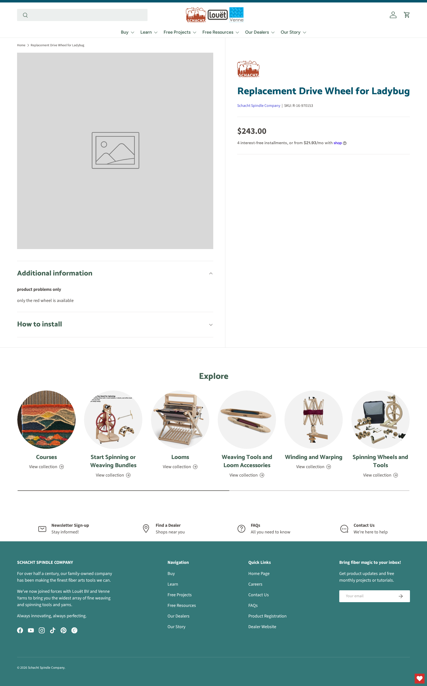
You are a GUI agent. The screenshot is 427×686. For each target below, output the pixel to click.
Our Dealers (257, 32)
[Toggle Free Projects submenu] (194, 32)
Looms (180, 457)
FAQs (253, 605)
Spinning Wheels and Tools (380, 462)
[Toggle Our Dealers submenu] (273, 32)
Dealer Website (262, 627)
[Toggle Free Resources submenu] (237, 32)
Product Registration (267, 616)
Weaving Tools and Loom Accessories (247, 462)
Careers (255, 584)
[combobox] (82, 15)
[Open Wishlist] (420, 679)
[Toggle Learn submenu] (156, 32)
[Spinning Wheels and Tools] (380, 419)
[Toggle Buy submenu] (132, 32)
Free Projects (177, 32)
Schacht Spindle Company (258, 105)
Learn (146, 32)
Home (21, 45)
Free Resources (217, 32)
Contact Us (258, 595)
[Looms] (180, 419)
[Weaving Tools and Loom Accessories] (247, 419)
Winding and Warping (313, 457)
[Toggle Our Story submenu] (304, 32)
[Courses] (46, 419)
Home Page (259, 574)
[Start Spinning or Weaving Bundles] (113, 419)
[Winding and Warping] (313, 419)
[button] (407, 14)
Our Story (290, 32)
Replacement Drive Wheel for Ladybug (57, 45)
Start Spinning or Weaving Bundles (113, 462)
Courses (46, 457)
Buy (124, 32)
